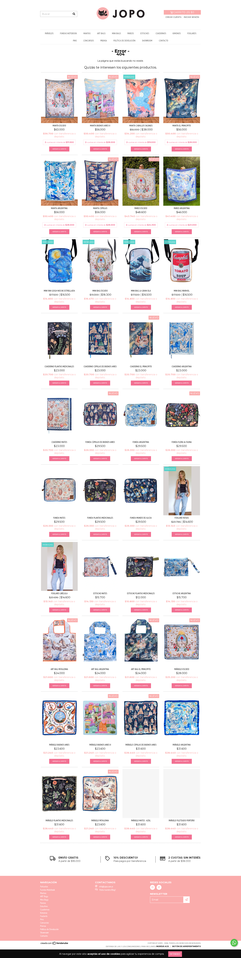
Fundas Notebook (68, 33)
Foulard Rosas (182, 517)
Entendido (175, 954)
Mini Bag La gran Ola (141, 290)
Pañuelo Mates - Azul (141, 820)
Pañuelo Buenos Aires (59, 744)
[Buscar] (74, 14)
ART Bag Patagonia (59, 669)
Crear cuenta (173, 17)
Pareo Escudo (140, 208)
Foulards (191, 33)
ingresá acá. (162, 946)
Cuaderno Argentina (182, 366)
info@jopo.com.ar (106, 886)
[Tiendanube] (54, 944)
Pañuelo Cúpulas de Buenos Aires (140, 744)
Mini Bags (116, 33)
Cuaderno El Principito (141, 366)
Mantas (86, 33)
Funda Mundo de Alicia (141, 517)
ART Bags (101, 33)
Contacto (163, 40)
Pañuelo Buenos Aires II (100, 744)
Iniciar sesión (191, 17)
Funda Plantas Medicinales (100, 517)
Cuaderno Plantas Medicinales (59, 366)
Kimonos (177, 33)
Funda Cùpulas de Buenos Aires (100, 442)
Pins (75, 40)
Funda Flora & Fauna (182, 442)
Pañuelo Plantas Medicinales (59, 820)
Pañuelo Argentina (182, 744)
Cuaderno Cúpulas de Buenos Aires (100, 366)
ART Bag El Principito (141, 669)
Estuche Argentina (182, 593)
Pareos (130, 33)
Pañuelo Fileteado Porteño (182, 820)
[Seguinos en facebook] (159, 887)
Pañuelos (49, 33)
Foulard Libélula (59, 593)
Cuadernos (161, 33)
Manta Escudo (59, 125)
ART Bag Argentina (100, 669)
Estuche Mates (100, 593)
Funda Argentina (141, 442)
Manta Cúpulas (100, 208)
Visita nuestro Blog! (107, 889)
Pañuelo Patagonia (100, 820)
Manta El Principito (181, 125)
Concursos (88, 40)
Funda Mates (59, 517)
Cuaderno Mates (59, 442)
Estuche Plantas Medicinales (141, 593)
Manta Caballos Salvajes (140, 125)
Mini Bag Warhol (182, 290)
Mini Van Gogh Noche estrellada (59, 290)
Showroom (147, 40)
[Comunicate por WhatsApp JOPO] (234, 942)
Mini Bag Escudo (100, 290)
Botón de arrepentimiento (186, 946)
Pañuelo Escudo (181, 669)
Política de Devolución (124, 40)
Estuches (144, 33)
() (183, 12)
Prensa (103, 40)
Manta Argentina (59, 208)
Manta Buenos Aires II (100, 125)
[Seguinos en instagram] (152, 887)
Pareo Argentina (182, 208)
